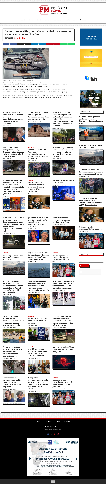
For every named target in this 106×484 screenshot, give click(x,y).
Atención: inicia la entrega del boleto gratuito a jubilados (60, 257)
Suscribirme (84, 266)
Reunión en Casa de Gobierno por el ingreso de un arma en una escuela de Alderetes (38, 352)
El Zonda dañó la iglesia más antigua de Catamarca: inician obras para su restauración (38, 115)
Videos (58, 421)
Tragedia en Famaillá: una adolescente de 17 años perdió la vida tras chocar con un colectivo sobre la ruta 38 (62, 320)
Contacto (38, 421)
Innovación (57, 20)
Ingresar (67, 421)
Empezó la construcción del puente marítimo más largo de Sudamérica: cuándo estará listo (38, 256)
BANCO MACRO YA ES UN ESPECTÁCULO (63, 181)
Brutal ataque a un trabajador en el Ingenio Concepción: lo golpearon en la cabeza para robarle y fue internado (13, 152)
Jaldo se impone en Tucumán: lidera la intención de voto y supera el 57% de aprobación (36, 186)
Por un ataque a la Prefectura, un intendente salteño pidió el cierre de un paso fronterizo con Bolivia (13, 320)
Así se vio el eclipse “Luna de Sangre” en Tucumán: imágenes (63, 349)
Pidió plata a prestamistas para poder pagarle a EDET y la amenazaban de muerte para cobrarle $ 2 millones (38, 383)
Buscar (84, 20)
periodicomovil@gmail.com (53, 429)
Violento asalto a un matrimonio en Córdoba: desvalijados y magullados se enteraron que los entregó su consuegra (13, 118)
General (22, 20)
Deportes (48, 20)
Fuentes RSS (48, 421)
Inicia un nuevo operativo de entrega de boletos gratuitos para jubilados (62, 383)
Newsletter (84, 254)
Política (30, 20)
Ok (53, 481)
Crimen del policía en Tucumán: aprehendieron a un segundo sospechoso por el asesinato (38, 154)
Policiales (39, 20)
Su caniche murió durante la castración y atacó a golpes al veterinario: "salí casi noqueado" (12, 382)
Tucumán (67, 20)
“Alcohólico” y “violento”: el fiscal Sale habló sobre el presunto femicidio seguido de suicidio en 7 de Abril (63, 152)
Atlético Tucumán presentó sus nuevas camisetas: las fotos (61, 220)
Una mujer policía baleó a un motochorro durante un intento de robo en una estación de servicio (63, 284)
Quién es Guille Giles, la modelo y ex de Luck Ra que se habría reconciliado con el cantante (38, 222)
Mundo (75, 20)
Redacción (21, 38)
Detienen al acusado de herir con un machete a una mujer (38, 320)
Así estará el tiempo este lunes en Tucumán (13, 256)
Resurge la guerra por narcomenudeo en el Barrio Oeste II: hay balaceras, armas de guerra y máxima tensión (38, 285)
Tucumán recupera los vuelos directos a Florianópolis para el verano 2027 (91, 120)
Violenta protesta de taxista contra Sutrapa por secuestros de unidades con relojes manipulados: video (12, 351)
